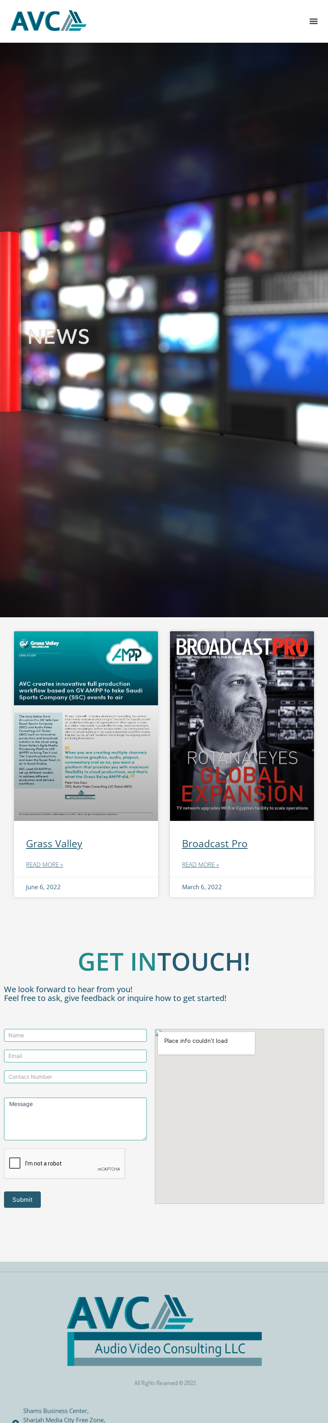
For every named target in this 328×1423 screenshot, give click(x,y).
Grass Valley (54, 843)
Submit (22, 1199)
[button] (313, 21)
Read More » (44, 864)
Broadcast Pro (215, 843)
